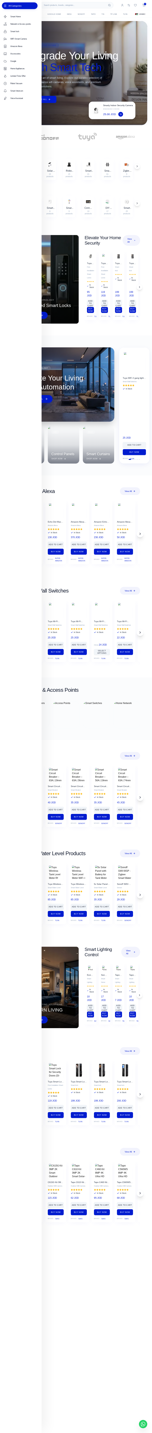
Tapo (93, 14)
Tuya (125, 14)
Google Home (54, 14)
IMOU (69, 14)
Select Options (101, 652)
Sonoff (81, 14)
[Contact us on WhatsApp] (143, 1424)
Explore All (40, 99)
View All (129, 240)
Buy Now (90, 310)
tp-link (113, 14)
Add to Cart (90, 303)
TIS (103, 14)
